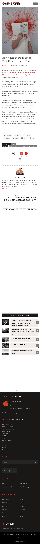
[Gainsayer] (11, 3)
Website (4, 188)
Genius (4, 443)
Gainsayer (7, 65)
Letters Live (5, 450)
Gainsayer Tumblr (7, 427)
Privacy (20, 537)
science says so (31, 146)
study (5, 70)
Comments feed (7, 487)
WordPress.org (24, 487)
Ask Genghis (5, 499)
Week (13, 315)
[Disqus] (20, 239)
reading (22, 146)
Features (4, 506)
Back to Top (19, 390)
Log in (4, 483)
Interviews (5, 509)
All (27, 315)
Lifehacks (22, 509)
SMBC (4, 436)
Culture (22, 503)
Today (6, 315)
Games (22, 506)
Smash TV (5, 445)
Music (4, 513)
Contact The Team (20, 541)
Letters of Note (6, 440)
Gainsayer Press (17, 413)
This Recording (6, 438)
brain (16, 146)
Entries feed (23, 483)
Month (20, 315)
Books (14, 144)
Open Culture (6, 431)
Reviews (4, 516)
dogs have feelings (16, 72)
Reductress (5, 447)
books (11, 146)
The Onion (5, 433)
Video (21, 516)
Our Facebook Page (8, 429)
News (21, 513)
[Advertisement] (16, 372)
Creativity (5, 503)
